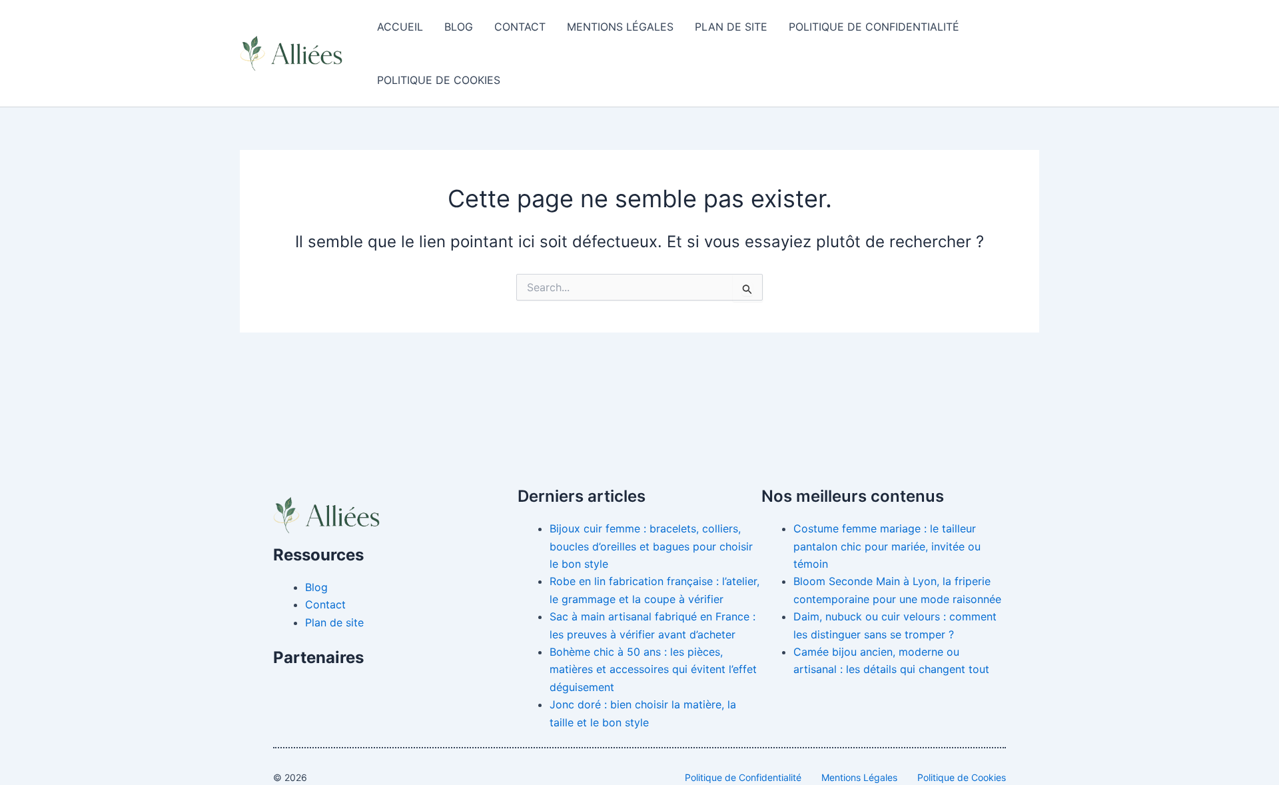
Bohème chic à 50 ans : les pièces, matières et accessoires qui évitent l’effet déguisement (653, 669)
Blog (458, 26)
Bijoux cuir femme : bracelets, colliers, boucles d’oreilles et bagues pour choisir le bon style (651, 546)
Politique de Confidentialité (874, 26)
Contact (520, 26)
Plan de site (731, 26)
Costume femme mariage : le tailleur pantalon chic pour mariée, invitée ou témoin (887, 546)
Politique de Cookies (438, 80)
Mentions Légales (620, 26)
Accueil (400, 26)
